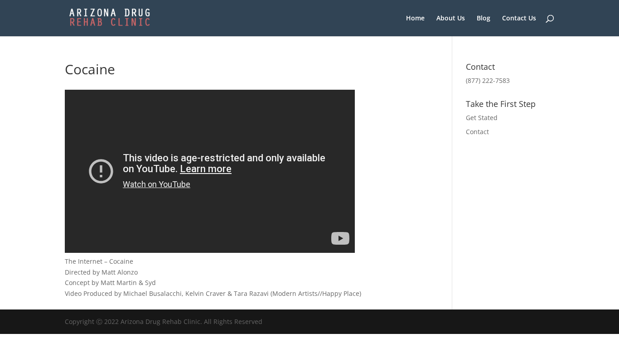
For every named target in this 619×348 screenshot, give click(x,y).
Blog (483, 18)
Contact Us (519, 18)
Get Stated (482, 117)
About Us (450, 18)
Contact (477, 131)
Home (415, 18)
